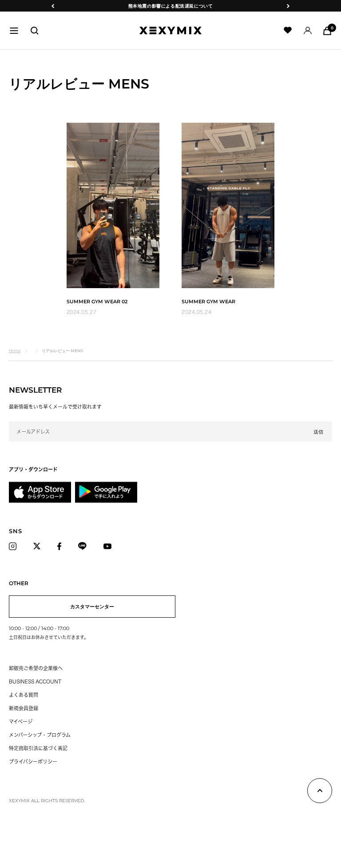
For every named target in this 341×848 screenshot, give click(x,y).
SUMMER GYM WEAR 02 (97, 301)
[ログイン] (308, 30)
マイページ (20, 721)
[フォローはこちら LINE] (84, 546)
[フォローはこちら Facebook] (61, 546)
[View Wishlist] (288, 30)
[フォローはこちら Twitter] (39, 546)
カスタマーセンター (92, 606)
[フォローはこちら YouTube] (109, 546)
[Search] (35, 31)
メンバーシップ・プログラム (40, 734)
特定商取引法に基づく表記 (38, 748)
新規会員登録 (23, 708)
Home (14, 351)
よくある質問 (23, 694)
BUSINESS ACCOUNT (35, 681)
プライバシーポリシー (33, 761)
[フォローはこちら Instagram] (15, 546)
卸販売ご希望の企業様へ (36, 668)
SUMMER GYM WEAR (208, 301)
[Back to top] (319, 792)
